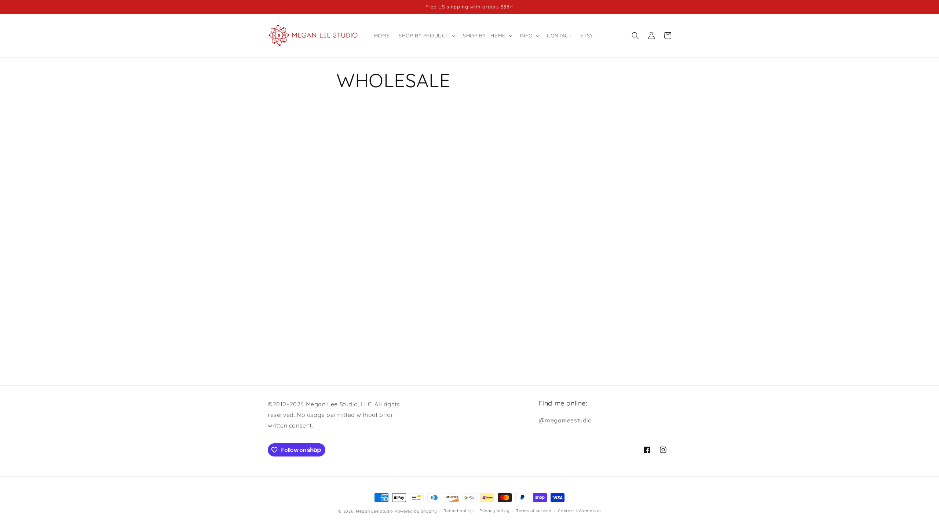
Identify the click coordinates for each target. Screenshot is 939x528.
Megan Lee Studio (374, 511)
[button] (426, 35)
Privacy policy (494, 510)
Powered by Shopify (416, 511)
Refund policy (457, 510)
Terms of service (533, 510)
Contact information (579, 510)
